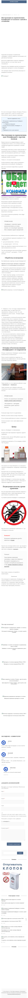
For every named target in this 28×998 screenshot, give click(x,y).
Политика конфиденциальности (14, 994)
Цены (4, 128)
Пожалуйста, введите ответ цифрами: (11, 818)
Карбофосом (6, 384)
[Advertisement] (14, 38)
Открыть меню (14, 1)
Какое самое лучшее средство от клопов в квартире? (12, 903)
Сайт (2, 805)
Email (3, 798)
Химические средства (7, 14)
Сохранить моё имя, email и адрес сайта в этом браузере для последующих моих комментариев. (14, 815)
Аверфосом (14, 384)
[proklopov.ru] (14, 5)
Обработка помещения (9, 124)
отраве (12, 540)
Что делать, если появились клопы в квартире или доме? (13, 940)
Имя (2, 791)
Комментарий (5, 828)
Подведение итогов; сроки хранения (10, 130)
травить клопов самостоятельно (12, 400)
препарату (15, 549)
